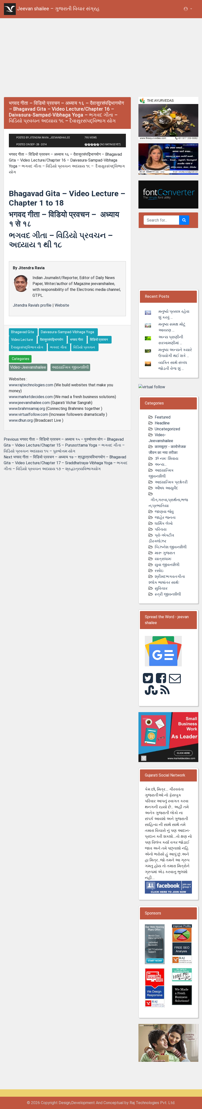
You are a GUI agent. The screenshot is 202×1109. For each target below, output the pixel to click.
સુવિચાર (161, 588)
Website (62, 305)
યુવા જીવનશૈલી (167, 564)
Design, (65, 1102)
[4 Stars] (94, 144)
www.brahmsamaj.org (27, 408)
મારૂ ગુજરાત (165, 553)
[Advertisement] (101, 56)
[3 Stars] (91, 144)
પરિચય (161, 529)
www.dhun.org (21, 420)
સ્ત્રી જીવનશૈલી (168, 594)
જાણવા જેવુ (164, 511)
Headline (162, 423)
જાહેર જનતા (165, 517)
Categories (20, 359)
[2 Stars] (88, 144)
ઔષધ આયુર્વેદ (166, 488)
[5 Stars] (97, 144)
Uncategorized (167, 429)
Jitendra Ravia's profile (32, 305)
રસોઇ (159, 570)
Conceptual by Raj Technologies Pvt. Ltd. (139, 1102)
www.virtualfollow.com (28, 414)
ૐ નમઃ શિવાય (166, 458)
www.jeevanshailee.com (29, 402)
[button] (187, 9)
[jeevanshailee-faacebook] (168, 886)
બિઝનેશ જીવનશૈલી (171, 547)
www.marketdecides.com (31, 396)
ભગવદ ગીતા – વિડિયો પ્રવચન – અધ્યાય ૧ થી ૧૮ (61, 240)
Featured (162, 417)
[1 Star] (85, 144)
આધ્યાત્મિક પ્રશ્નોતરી (171, 482)
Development (83, 1102)
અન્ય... (161, 464)
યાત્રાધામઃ (163, 558)
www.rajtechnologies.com (31, 385)
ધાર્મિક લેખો (164, 523)
